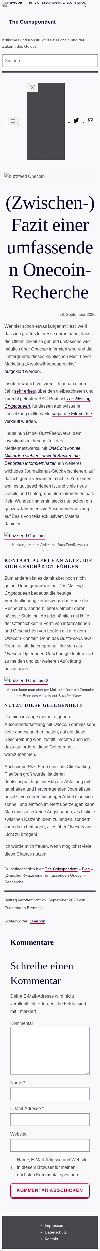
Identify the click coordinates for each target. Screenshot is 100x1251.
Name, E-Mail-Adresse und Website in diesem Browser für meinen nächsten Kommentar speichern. (52, 1167)
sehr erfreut (25, 391)
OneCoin (37, 921)
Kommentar (23, 1023)
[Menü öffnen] (13, 121)
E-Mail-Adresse (27, 1108)
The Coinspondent (32, 22)
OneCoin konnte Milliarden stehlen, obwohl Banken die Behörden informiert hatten (42, 456)
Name (17, 1082)
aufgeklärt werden (22, 371)
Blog (86, 869)
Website (18, 1134)
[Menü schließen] (32, 87)
